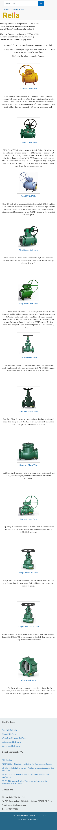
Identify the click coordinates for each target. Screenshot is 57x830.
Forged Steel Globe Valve (28, 626)
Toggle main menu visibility (53, 14)
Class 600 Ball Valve (29, 196)
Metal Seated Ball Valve (28, 250)
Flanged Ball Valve (9, 734)
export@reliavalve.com (15, 9)
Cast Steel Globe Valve (28, 411)
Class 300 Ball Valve (29, 89)
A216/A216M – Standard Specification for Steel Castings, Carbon (27, 764)
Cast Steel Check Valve (28, 465)
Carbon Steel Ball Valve (11, 746)
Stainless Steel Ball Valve (11, 742)
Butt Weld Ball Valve (10, 730)
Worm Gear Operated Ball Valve (14, 738)
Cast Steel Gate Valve (28, 358)
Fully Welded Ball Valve (28, 304)
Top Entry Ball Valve (28, 519)
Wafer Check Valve (28, 680)
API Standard (7, 760)
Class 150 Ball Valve (29, 142)
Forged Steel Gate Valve (28, 573)
